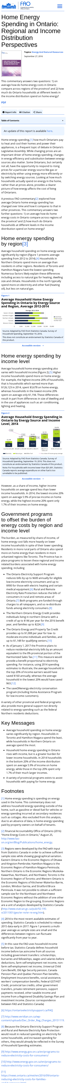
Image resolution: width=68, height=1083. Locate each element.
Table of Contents (10, 120)
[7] (17, 600)
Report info (10, 112)
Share (39, 112)
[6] (31, 589)
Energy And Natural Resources (47, 52)
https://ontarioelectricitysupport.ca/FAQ (29, 1010)
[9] (42, 624)
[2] (36, 198)
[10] (49, 640)
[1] (31, 139)
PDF (3, 102)
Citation (26, 112)
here (49, 131)
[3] (25, 244)
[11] (35, 657)
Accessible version (31, 345)
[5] (50, 372)
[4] (37, 258)
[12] (13, 683)
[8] (50, 608)
